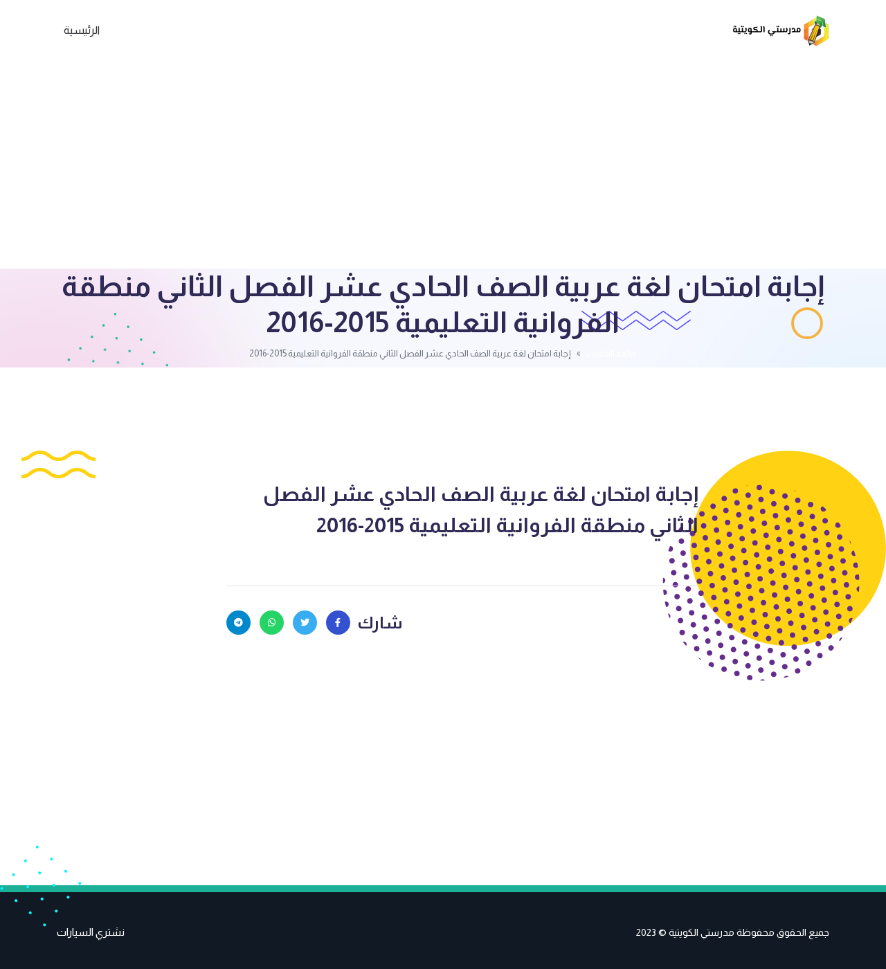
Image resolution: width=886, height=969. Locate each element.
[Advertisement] (443, 165)
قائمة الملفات (611, 353)
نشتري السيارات (91, 932)
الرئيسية (82, 30)
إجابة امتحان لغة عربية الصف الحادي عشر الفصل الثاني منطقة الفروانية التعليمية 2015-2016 (480, 509)
